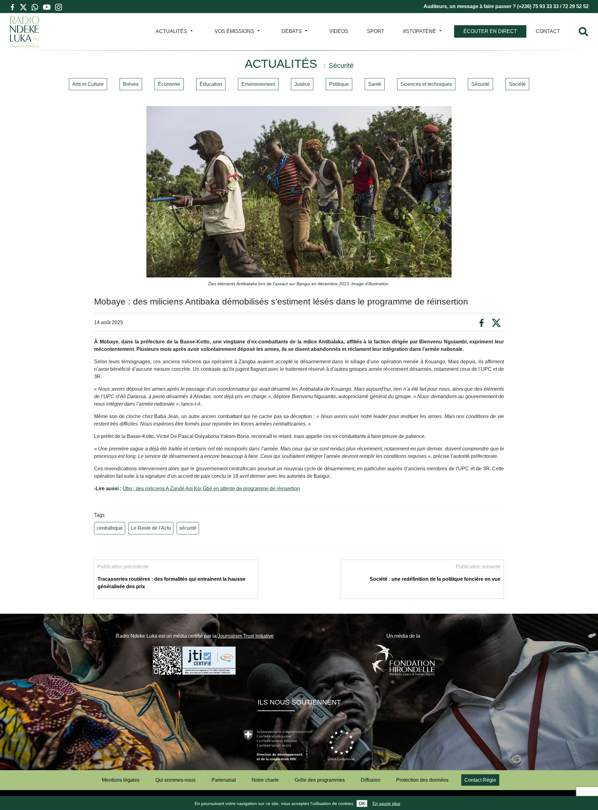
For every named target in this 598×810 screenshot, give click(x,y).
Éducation (211, 84)
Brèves (131, 84)
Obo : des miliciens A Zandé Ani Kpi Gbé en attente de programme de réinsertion (211, 488)
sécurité (188, 528)
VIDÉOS (338, 31)
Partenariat (223, 780)
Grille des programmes (320, 780)
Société (517, 84)
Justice (302, 84)
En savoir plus (386, 803)
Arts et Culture (88, 84)
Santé (374, 84)
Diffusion (370, 780)
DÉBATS (292, 31)
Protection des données (422, 780)
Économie (169, 84)
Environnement (258, 84)
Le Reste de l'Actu (151, 528)
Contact (548, 31)
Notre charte (265, 780)
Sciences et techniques (426, 84)
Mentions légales (121, 780)
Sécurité (480, 84)
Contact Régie (480, 780)
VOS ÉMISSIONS (234, 31)
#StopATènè (419, 31)
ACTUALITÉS (171, 31)
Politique (339, 84)
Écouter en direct (490, 31)
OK (362, 803)
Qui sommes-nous (175, 780)
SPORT (375, 31)
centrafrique (110, 528)
